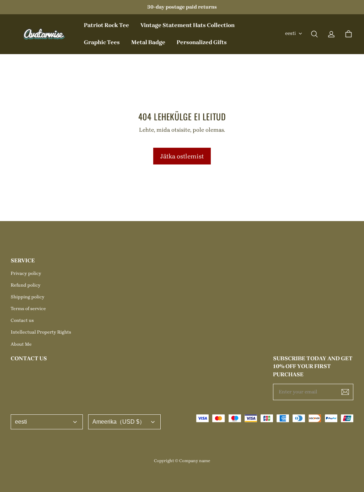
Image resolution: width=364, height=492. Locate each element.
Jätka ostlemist (182, 156)
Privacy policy (26, 273)
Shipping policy (27, 296)
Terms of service (28, 308)
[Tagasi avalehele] (44, 34)
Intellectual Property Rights (41, 332)
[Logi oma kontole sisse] (331, 34)
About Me (21, 344)
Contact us (22, 320)
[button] (314, 34)
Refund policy (26, 285)
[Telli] (345, 392)
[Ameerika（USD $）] (124, 421)
